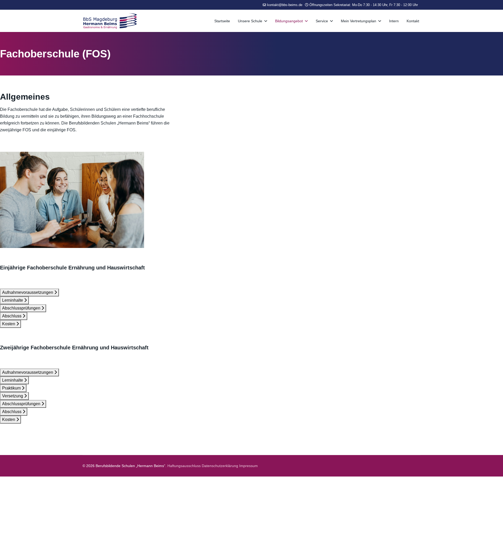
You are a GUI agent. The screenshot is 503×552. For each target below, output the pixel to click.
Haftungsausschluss (184, 466)
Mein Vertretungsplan (358, 21)
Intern (394, 21)
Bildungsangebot (289, 21)
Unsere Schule (250, 21)
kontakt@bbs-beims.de (284, 5)
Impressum (248, 466)
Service (322, 21)
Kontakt (413, 21)
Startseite (222, 21)
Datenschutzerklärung (220, 466)
